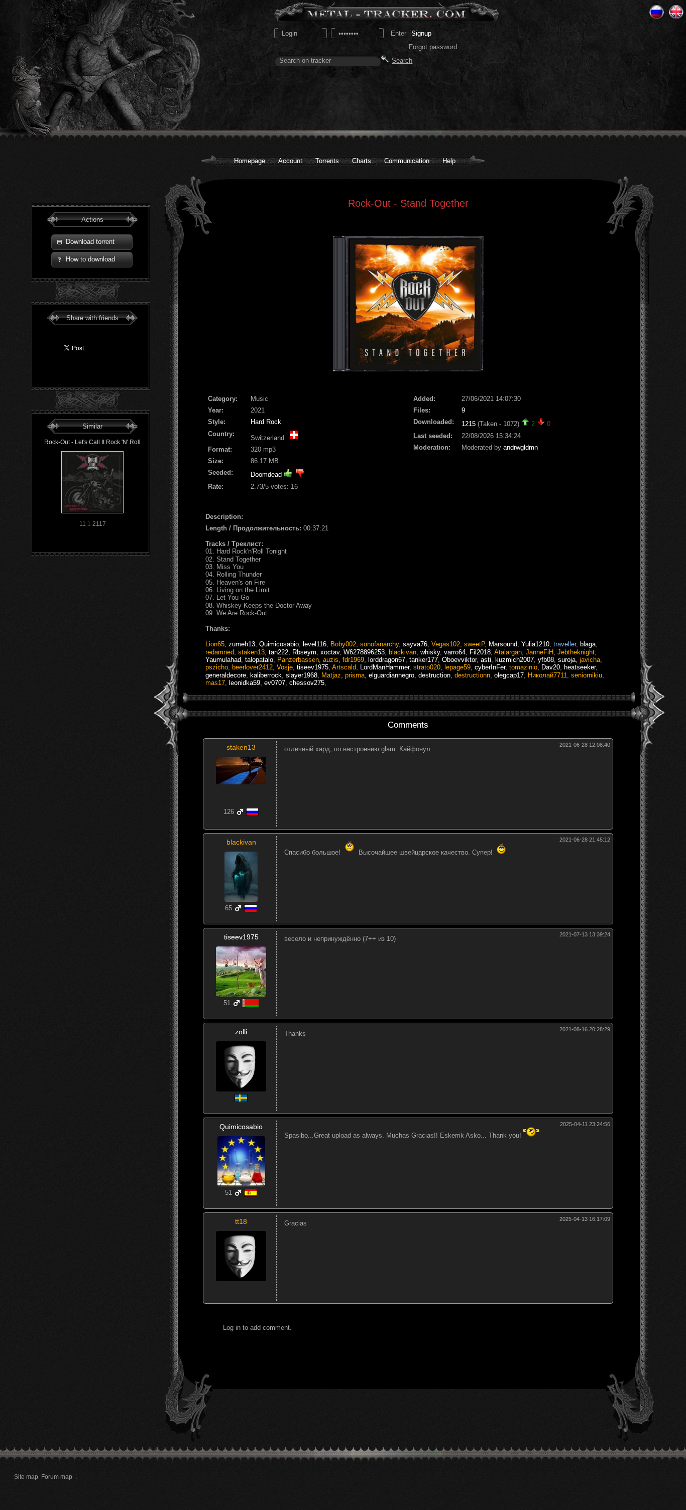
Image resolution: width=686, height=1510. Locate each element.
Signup (421, 33)
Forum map (56, 1476)
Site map (26, 1476)
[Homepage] (91, 65)
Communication (406, 161)
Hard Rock (266, 422)
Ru (656, 12)
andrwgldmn (520, 447)
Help (448, 161)
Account (290, 161)
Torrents (327, 161)
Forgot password (433, 47)
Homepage (249, 161)
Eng (676, 12)
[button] (92, 242)
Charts (361, 161)
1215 (469, 424)
